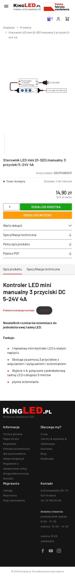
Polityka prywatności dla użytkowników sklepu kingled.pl (16, 453)
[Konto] (58, 18)
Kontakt (8, 478)
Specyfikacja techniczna (19, 235)
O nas (44, 434)
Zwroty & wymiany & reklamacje (54, 441)
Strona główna (12, 434)
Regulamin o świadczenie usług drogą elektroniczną (16, 468)
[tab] (12, 269)
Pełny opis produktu (16, 244)
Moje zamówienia (14, 500)
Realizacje (47, 458)
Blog (43, 453)
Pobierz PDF (11, 253)
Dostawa (46, 448)
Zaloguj (7, 490)
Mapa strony (11, 438)
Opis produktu (12, 269)
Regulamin (9, 443)
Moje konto (10, 495)
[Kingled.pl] (27, 6)
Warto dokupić (12, 225)
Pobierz (44, 310)
